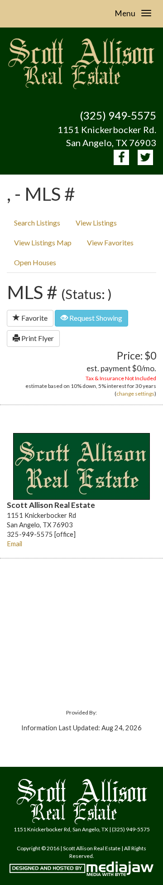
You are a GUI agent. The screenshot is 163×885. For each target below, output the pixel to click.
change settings (135, 393)
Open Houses (35, 262)
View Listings (96, 222)
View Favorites (110, 242)
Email (14, 544)
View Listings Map (43, 242)
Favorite (34, 317)
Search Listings (37, 222)
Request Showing (95, 317)
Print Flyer (37, 338)
